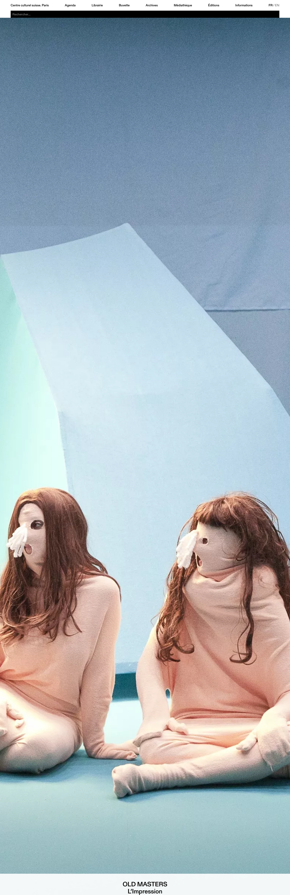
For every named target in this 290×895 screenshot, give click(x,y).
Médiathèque (183, 5)
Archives (152, 5)
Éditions (213, 5)
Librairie (97, 5)
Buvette (124, 5)
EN (277, 5)
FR (271, 5)
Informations (244, 5)
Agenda (70, 5)
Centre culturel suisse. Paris (30, 5)
